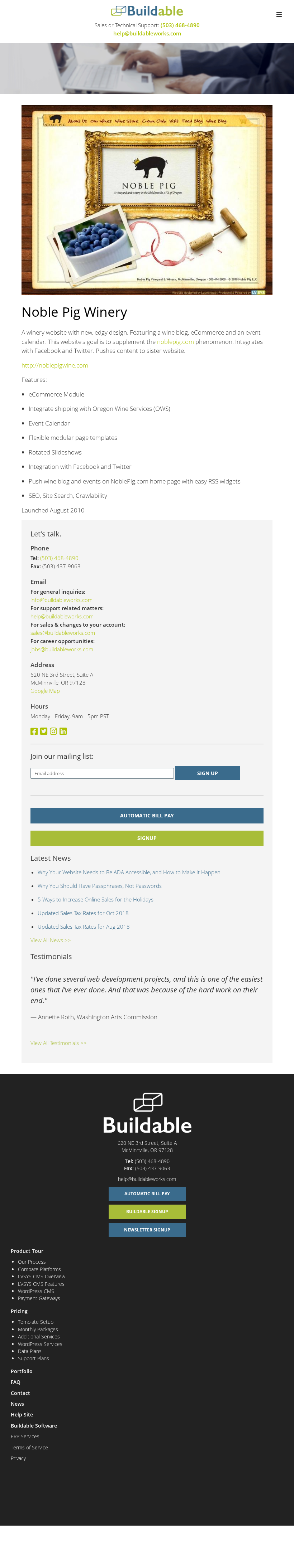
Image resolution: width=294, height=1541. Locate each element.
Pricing (19, 1311)
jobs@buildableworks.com (61, 649)
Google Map (45, 690)
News (17, 1403)
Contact (20, 1393)
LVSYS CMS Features (41, 1283)
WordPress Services (40, 1344)
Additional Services (39, 1336)
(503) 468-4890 (180, 25)
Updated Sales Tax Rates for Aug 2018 (84, 926)
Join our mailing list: (62, 756)
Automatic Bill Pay (147, 815)
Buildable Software (34, 1425)
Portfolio (22, 1371)
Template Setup (35, 1321)
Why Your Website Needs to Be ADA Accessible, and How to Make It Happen (129, 872)
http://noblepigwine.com (55, 365)
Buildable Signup (147, 1212)
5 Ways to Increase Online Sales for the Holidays (95, 899)
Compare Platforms (39, 1269)
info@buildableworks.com (61, 599)
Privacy (18, 1458)
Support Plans (33, 1358)
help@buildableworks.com (147, 33)
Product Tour (27, 1251)
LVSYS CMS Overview (41, 1276)
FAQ (15, 1382)
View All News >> (50, 940)
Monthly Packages (38, 1329)
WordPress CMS (36, 1291)
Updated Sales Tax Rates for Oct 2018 (83, 913)
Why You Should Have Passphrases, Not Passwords (100, 885)
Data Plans (30, 1351)
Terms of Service (29, 1447)
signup (147, 838)
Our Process (32, 1261)
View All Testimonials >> (58, 1042)
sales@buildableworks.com (62, 632)
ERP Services (25, 1436)
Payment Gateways (39, 1298)
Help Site (22, 1414)
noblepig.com (175, 341)
